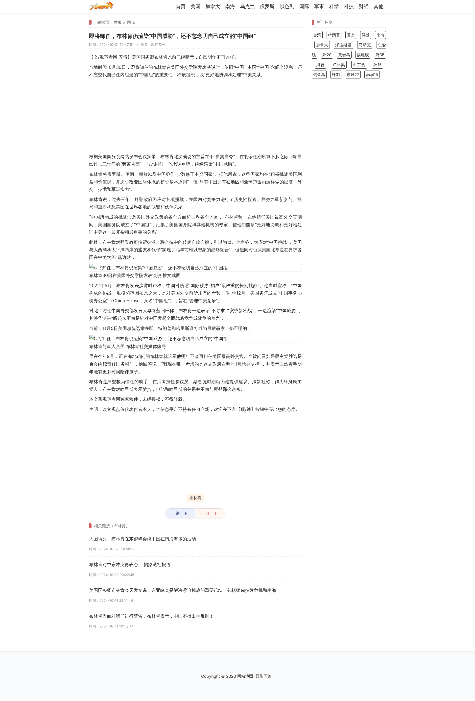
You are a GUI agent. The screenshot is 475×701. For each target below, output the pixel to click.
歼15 (377, 64)
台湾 (317, 34)
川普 (320, 64)
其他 (378, 6)
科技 (349, 6)
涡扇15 (372, 74)
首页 (181, 6)
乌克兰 (247, 6)
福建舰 (363, 54)
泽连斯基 (343, 44)
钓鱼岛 (319, 74)
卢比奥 (338, 64)
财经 (364, 6)
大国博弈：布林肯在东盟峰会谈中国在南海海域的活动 (142, 538)
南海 (230, 6)
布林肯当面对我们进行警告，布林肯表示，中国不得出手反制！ (151, 616)
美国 (195, 6)
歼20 (326, 54)
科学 (334, 6)
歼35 (380, 54)
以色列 (287, 6)
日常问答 (263, 676)
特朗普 (334, 34)
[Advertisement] (195, 115)
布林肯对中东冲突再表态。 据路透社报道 (129, 564)
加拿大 (212, 6)
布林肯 (195, 497)
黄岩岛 (344, 54)
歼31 (336, 74)
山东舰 (359, 64)
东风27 (353, 74)
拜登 (366, 34)
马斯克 (365, 44)
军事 (319, 6)
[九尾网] (101, 6)
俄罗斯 (267, 6)
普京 (351, 34)
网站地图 (245, 676)
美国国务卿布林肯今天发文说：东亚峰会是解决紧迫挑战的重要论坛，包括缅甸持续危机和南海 (182, 590)
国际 (304, 6)
